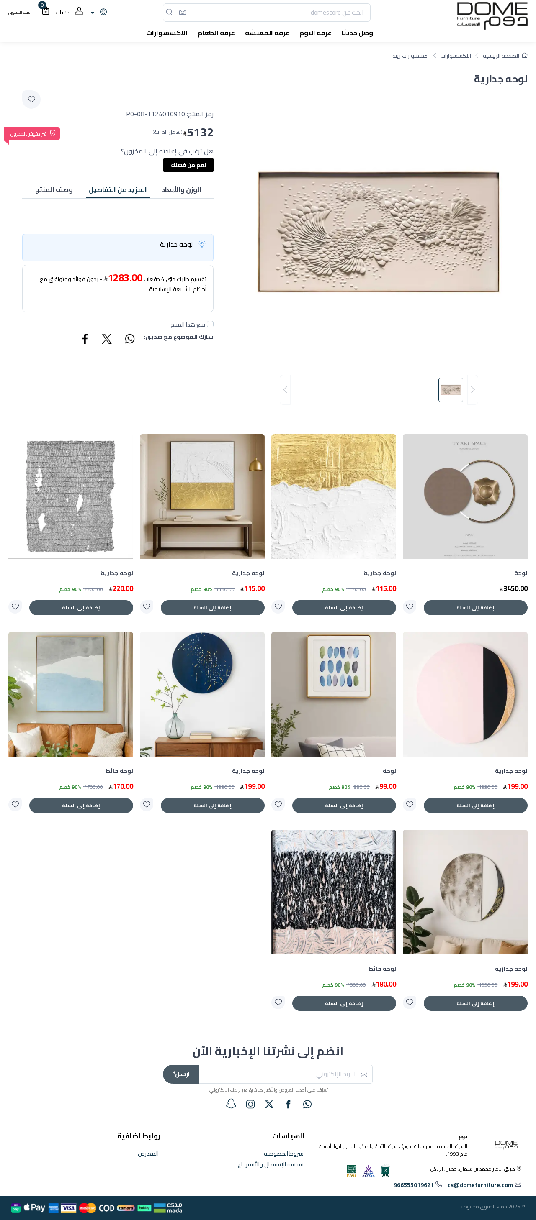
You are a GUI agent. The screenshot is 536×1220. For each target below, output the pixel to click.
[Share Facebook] (85, 340)
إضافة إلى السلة (475, 607)
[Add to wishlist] (31, 99)
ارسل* (181, 1074)
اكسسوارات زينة (410, 56)
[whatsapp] (307, 1104)
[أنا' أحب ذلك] (409, 607)
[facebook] (288, 1104)
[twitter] (269, 1104)
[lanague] (98, 12)
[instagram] (250, 1104)
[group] (379, 390)
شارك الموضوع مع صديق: (179, 337)
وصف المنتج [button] (54, 189)
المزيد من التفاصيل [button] (118, 189)
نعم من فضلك (188, 165)
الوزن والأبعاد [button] (182, 189)
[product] (465, 496)
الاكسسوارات (456, 56)
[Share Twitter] (107, 340)
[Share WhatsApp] (129, 340)
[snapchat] (231, 1103)
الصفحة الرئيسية (501, 56)
